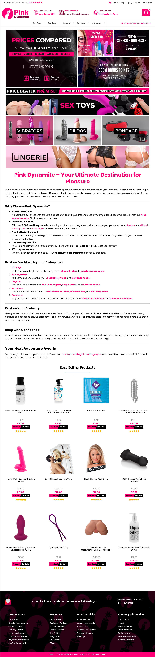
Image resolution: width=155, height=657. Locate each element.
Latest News (55, 619)
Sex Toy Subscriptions (18, 643)
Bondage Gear (20, 274)
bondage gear (19, 228)
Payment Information (18, 639)
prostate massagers (92, 271)
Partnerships (124, 633)
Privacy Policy (83, 619)
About (121, 623)
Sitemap (81, 636)
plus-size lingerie (51, 284)
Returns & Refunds (17, 633)
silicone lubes (77, 291)
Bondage (52, 23)
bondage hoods (81, 278)
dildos (143, 225)
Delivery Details (15, 629)
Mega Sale (55, 636)
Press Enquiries (125, 626)
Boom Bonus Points (127, 636)
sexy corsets (69, 284)
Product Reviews (58, 626)
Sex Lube (81, 23)
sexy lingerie (38, 228)
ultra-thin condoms (93, 298)
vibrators (130, 225)
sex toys (66, 354)
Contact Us (123, 619)
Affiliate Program (126, 639)
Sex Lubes (17, 288)
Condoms (96, 23)
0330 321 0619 (36, 2)
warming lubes (99, 291)
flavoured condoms (121, 298)
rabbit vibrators (69, 271)
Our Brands (55, 639)
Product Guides (57, 629)
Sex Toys (37, 23)
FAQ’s (52, 643)
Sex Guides (55, 633)
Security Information (86, 623)
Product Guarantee (17, 636)
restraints (53, 278)
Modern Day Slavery (86, 629)
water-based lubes (58, 291)
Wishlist (148, 3)
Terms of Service (85, 633)
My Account (134, 3)
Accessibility (82, 626)
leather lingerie (91, 284)
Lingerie (66, 23)
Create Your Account (18, 623)
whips (63, 278)
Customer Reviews (58, 623)
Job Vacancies (125, 629)
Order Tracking (15, 626)
